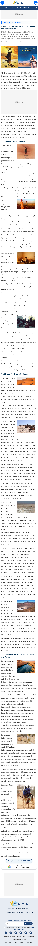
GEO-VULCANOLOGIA (10, 913)
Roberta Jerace (6, 41)
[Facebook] (6, 932)
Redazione (12, 936)
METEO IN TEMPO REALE (18, 908)
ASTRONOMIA (20, 913)
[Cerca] (36, 3)
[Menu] (2, 3)
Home (6, 7)
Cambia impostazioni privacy (19, 939)
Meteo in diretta (28, 7)
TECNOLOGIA (9, 917)
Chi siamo (6, 936)
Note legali (19, 936)
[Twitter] (15, 932)
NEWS (9, 908)
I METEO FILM (17, 22)
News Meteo (7, 22)
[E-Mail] (30, 932)
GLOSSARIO (29, 917)
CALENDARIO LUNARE (19, 917)
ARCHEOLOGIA (29, 913)
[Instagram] (11, 932)
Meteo (19, 7)
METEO (28, 908)
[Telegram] (20, 932)
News (12, 7)
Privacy (24, 936)
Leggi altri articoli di (20, 861)
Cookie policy (30, 936)
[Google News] (25, 932)
